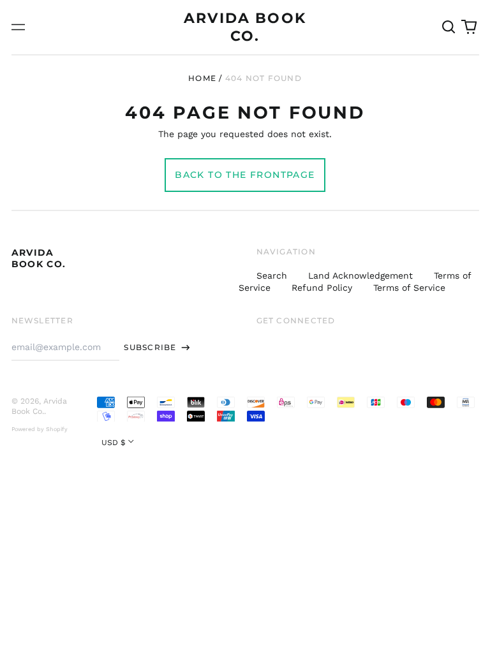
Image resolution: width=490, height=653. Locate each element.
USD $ (113, 442)
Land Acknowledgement (360, 275)
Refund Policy (322, 287)
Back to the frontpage (245, 174)
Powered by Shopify (39, 429)
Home (202, 78)
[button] (449, 27)
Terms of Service (409, 287)
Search (271, 275)
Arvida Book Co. (38, 258)
